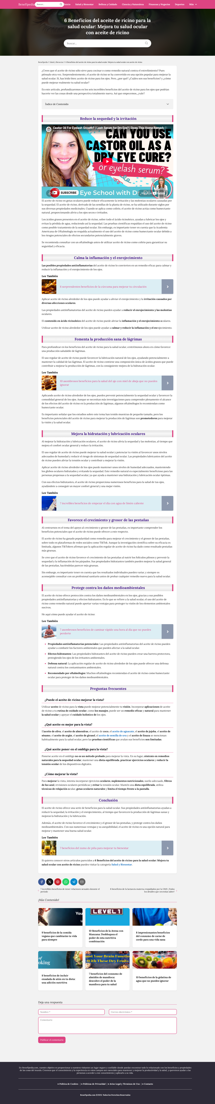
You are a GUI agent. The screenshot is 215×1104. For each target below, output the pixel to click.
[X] (49, 881)
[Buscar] (61, 4)
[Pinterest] (57, 881)
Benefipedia (26, 4)
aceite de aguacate (123, 731)
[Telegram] (73, 881)
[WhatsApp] (65, 881)
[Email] (81, 881)
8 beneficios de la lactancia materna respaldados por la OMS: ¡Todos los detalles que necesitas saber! (142, 890)
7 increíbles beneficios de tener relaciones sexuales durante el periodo (70, 890)
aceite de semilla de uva (113, 735)
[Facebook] (41, 881)
